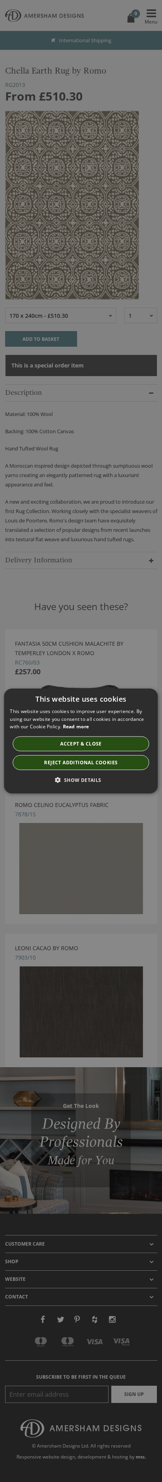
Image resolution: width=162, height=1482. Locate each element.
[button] (81, 780)
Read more (76, 726)
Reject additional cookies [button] (81, 762)
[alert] (81, 741)
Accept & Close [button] (81, 743)
